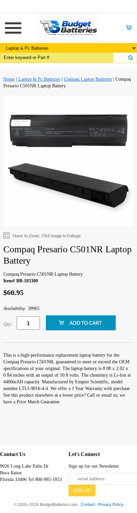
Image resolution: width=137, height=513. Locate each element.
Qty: (7, 324)
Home (9, 79)
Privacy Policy (110, 504)
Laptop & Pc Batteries (39, 79)
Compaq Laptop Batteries (88, 79)
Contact (88, 504)
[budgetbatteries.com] (68, 27)
